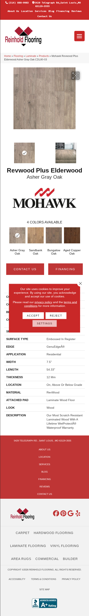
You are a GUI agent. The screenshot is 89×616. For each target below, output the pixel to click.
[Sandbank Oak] (35, 235)
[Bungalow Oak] (54, 235)
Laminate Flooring (28, 546)
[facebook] (56, 513)
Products (44, 56)
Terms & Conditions (43, 579)
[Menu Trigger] (79, 36)
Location (27, 11)
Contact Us (44, 16)
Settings (44, 323)
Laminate (31, 56)
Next (83, 236)
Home (7, 56)
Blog (51, 11)
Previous (6, 236)
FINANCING (65, 269)
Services (40, 11)
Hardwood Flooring (53, 533)
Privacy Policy (71, 579)
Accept (33, 315)
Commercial (47, 559)
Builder (70, 559)
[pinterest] (63, 513)
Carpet (23, 533)
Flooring (18, 56)
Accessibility (17, 579)
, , (42, 440)
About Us (13, 11)
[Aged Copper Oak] (72, 235)
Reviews (76, 11)
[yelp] (78, 513)
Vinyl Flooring (64, 546)
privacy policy (43, 302)
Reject (56, 315)
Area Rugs (21, 559)
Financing (62, 11)
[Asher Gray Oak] (17, 235)
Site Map (44, 589)
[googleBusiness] (71, 513)
